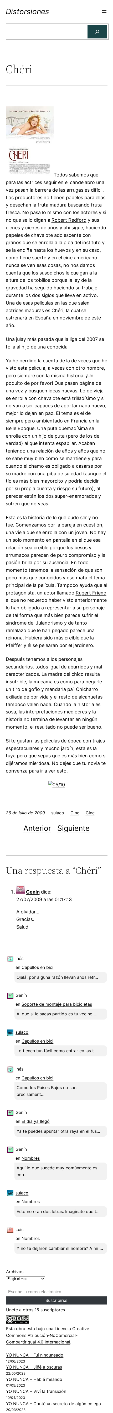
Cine (74, 812)
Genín (33, 892)
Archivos (14, 1271)
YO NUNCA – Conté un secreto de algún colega (53, 1403)
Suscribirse (56, 1300)
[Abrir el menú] (104, 11)
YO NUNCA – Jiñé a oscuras (34, 1367)
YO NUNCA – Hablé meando (34, 1379)
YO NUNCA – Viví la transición (36, 1391)
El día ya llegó (36, 1121)
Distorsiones (27, 11)
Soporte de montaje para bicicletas (57, 1004)
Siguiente (73, 828)
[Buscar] (97, 31)
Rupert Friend (91, 593)
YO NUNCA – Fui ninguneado (34, 1355)
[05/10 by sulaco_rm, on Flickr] (56, 784)
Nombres (31, 1158)
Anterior (37, 828)
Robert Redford (69, 220)
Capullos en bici (37, 967)
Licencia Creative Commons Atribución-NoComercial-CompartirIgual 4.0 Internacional (47, 1335)
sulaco (22, 1032)
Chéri (57, 310)
